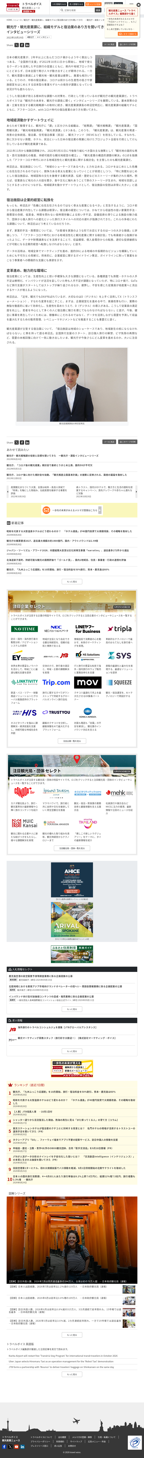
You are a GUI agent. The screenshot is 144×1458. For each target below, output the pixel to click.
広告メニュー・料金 (97, 1441)
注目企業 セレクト (29, 606)
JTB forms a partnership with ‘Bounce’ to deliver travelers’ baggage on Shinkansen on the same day (61, 1367)
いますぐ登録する (129, 34)
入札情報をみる (59, 4)
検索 (98, 10)
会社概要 (62, 1437)
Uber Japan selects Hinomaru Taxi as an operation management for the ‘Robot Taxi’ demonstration (61, 1361)
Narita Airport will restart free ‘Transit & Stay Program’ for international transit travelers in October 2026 (63, 1355)
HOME (9, 19)
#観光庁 (30, 37)
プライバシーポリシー (40, 1441)
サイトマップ (76, 1441)
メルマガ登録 (94, 4)
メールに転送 (109, 44)
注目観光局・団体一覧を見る (72, 848)
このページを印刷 (129, 44)
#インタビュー (43, 37)
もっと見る (72, 581)
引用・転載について (107, 1437)
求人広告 (58, 1445)
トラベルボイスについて (41, 1437)
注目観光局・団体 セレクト (37, 771)
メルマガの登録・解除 (82, 1437)
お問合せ (72, 1445)
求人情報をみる (76, 4)
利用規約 (60, 1441)
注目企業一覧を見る (72, 741)
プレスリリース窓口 (39, 1445)
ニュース (18, 19)
